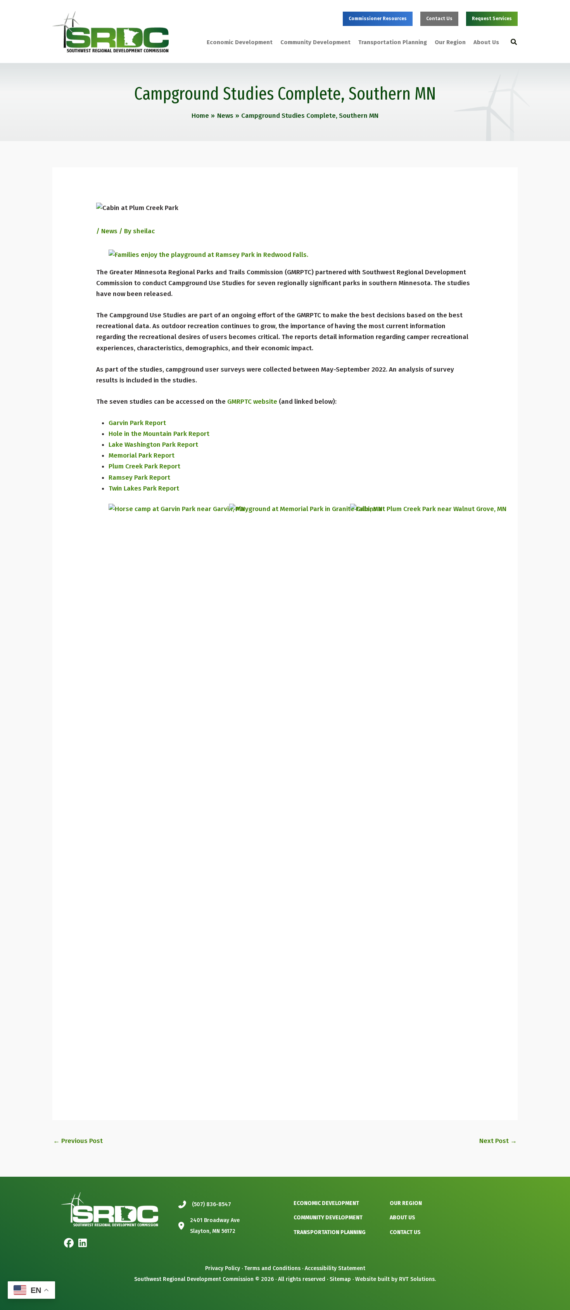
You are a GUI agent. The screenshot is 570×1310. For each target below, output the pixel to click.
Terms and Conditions (272, 1268)
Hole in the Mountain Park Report (159, 434)
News (109, 231)
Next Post (498, 1141)
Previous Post (78, 1141)
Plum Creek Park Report (144, 466)
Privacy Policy (222, 1268)
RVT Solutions (417, 1279)
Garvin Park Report (137, 423)
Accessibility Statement (335, 1268)
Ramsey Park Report (139, 477)
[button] (378, 19)
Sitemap (340, 1279)
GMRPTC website (252, 402)
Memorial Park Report (141, 455)
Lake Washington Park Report (153, 445)
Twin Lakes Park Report (144, 488)
